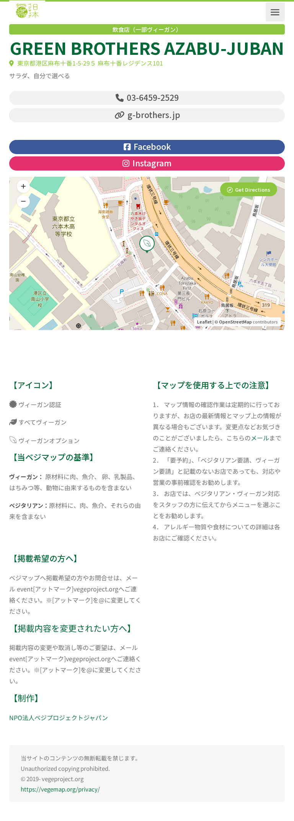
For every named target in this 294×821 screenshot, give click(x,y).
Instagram (151, 163)
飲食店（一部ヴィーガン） (147, 29)
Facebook (151, 146)
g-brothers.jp (153, 114)
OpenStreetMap (235, 322)
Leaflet (204, 322)
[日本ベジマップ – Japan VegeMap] (27, 12)
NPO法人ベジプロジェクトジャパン (58, 717)
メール (260, 437)
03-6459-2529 (152, 97)
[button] (23, 201)
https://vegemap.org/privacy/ (60, 789)
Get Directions (252, 189)
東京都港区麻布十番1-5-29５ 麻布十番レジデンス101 (89, 63)
